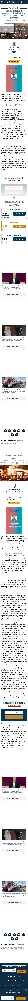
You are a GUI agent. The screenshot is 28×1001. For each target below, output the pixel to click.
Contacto (12, 985)
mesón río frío (13, 947)
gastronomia (21, 945)
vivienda (13, 443)
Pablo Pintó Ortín (14, 489)
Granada (4, 947)
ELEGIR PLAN (19, 213)
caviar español (20, 944)
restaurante (20, 948)
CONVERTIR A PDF (15, 61)
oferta (4, 443)
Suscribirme (20, 998)
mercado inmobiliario (8, 442)
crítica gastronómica (9, 945)
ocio (20, 947)
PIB (8, 443)
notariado (19, 442)
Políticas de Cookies (20, 985)
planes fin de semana (8, 948)
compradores (20, 440)
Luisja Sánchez (14, 47)
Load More (14, 956)
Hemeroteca (6, 985)
